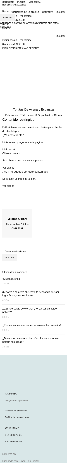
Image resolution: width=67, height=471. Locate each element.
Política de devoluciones (17, 417)
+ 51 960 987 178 (13, 441)
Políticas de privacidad (16, 410)
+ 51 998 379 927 (13, 435)
